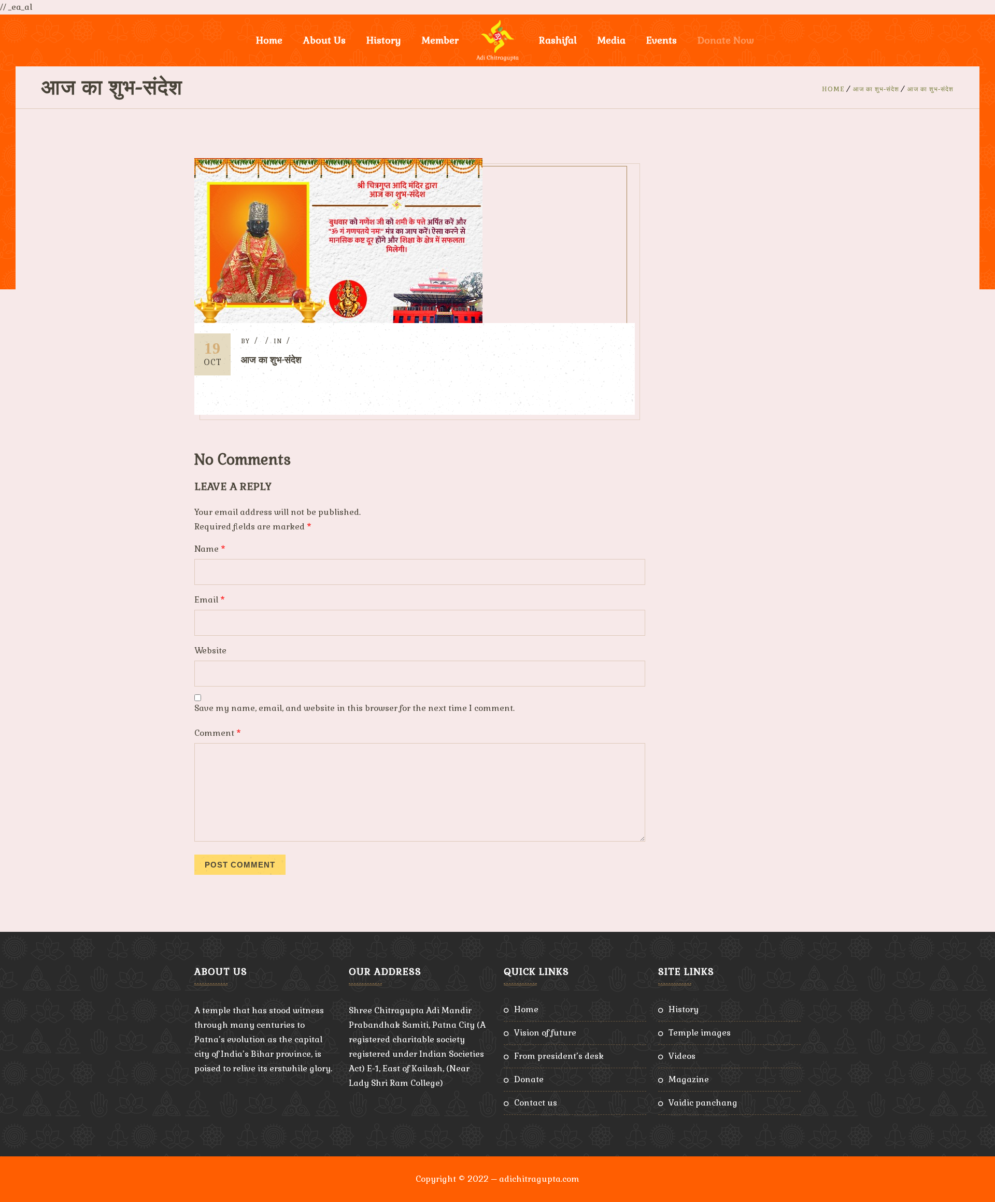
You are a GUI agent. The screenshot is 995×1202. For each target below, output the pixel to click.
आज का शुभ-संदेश (876, 89)
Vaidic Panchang (703, 1102)
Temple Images (700, 1032)
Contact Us (535, 1102)
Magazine (689, 1079)
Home (269, 40)
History (684, 1009)
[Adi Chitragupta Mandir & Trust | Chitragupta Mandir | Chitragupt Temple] (497, 40)
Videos (682, 1056)
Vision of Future (545, 1032)
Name (209, 548)
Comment (217, 733)
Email (209, 599)
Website (210, 650)
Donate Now (726, 40)
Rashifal (558, 40)
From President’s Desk (559, 1056)
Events (661, 40)
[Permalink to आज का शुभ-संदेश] (338, 320)
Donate (529, 1079)
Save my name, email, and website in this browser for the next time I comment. (354, 708)
